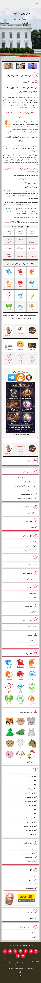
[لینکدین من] (18, 956)
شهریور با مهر (32, 248)
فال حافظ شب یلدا (31, 884)
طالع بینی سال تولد (31, 761)
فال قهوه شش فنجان (30, 549)
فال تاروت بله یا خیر (30, 830)
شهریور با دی (32, 256)
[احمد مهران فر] (32, 66)
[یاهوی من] (36, 951)
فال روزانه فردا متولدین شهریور (19, 75)
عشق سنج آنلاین (31, 626)
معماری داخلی (32, 848)
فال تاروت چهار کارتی (30, 801)
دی (16, 222)
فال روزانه (6, 168)
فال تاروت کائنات (20, 361)
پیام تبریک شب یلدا (31, 888)
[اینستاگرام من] (20, 951)
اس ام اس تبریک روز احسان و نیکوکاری (26, 477)
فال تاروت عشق (31, 821)
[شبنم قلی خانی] (8, 66)
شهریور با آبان (20, 248)
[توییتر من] (10, 951)
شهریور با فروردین (32, 232)
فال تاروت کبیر (32, 780)
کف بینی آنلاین (32, 564)
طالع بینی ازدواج (20, 334)
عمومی (26, 460)
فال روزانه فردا (21, 13)
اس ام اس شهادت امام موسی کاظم (27, 498)
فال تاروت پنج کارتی (30, 805)
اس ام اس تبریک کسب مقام (28, 494)
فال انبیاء (33, 527)
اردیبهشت (8, 222)
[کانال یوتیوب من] (23, 956)
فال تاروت (33, 834)
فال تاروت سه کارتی (30, 797)
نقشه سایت (11, 968)
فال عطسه (33, 918)
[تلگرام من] (31, 951)
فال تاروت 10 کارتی (8, 361)
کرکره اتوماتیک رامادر (30, 857)
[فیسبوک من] (26, 951)
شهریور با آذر (9, 248)
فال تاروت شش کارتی (30, 809)
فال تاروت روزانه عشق (30, 826)
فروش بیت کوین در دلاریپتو (28, 852)
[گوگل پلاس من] (5, 951)
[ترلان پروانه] (20, 66)
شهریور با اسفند (9, 255)
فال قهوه (33, 541)
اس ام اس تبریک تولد (30, 489)
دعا (35, 597)
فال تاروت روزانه (32, 361)
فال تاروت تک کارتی (30, 792)
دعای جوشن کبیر (31, 593)
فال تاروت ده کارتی (31, 817)
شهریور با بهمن (20, 256)
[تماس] (15, 951)
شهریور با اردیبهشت (20, 232)
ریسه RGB (33, 640)
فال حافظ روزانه (9, 349)
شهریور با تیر (32, 241)
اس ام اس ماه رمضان (30, 481)
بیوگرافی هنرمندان (31, 932)
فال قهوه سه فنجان (31, 545)
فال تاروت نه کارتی (31, 813)
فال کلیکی (33, 611)
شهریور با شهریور (9, 240)
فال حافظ (33, 875)
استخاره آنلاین (32, 512)
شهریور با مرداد (20, 240)
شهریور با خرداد (9, 232)
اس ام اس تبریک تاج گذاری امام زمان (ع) (25, 485)
